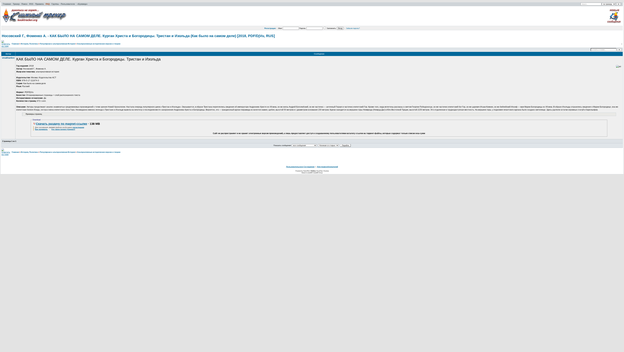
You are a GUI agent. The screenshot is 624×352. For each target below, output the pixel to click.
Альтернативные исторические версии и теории (98, 44)
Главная (15, 44)
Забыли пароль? (353, 28)
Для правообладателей (327, 167)
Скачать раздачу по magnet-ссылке (61, 123)
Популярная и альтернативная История (57, 44)
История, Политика (29, 44)
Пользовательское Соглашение (300, 167)
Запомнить (331, 28)
